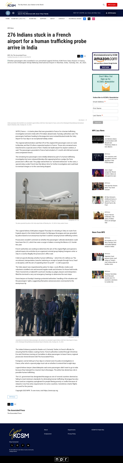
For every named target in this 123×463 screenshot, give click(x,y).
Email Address (99, 101)
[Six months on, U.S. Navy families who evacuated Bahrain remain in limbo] (98, 241)
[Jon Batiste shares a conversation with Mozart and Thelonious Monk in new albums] (98, 139)
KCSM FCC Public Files (98, 430)
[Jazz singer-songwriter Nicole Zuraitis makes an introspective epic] (98, 173)
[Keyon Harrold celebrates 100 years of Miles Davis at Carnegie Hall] (98, 215)
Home (8, 18)
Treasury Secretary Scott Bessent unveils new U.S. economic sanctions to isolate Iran (111, 278)
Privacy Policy (72, 434)
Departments (71, 430)
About (52, 18)
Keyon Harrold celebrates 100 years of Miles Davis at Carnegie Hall (110, 219)
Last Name (98, 115)
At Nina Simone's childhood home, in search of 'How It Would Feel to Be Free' (110, 201)
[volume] (13, 13)
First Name (97, 108)
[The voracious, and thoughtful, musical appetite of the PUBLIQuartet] (98, 157)
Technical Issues (75, 18)
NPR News (10, 28)
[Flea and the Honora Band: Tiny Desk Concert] (98, 186)
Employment (48, 434)
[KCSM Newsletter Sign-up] (105, 83)
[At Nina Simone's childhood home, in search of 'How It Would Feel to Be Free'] (98, 200)
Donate (113, 5)
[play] (7, 13)
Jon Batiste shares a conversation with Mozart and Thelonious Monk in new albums (111, 143)
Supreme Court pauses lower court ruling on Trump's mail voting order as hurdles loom (111, 260)
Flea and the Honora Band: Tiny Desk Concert (111, 187)
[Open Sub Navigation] (26, 18)
